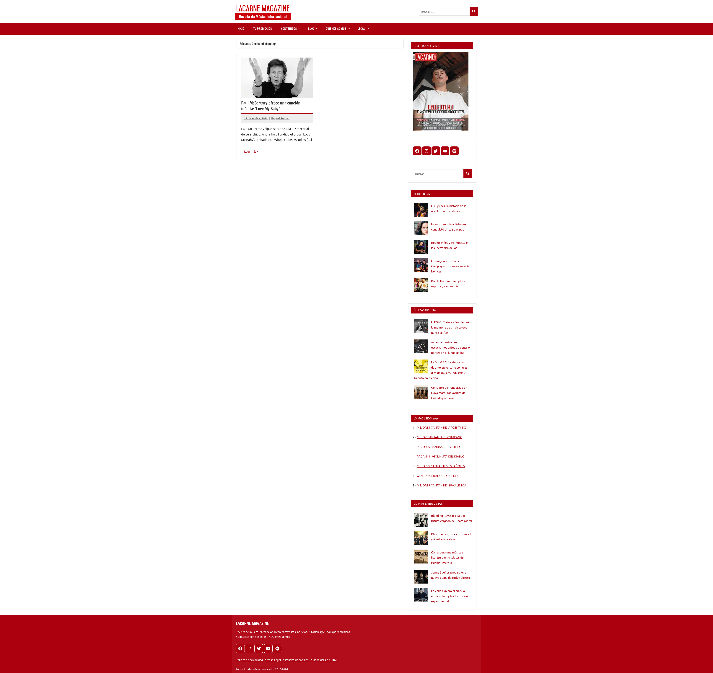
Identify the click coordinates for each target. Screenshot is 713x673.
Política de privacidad (249, 659)
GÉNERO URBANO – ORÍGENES (438, 475)
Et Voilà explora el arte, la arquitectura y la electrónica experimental (449, 596)
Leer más (250, 151)
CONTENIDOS (289, 29)
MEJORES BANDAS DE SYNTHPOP (440, 446)
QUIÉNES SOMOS (336, 29)
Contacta (243, 636)
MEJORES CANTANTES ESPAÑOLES (441, 466)
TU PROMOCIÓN (262, 29)
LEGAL (361, 29)
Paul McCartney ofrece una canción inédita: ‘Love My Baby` (270, 106)
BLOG (311, 29)
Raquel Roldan (280, 118)
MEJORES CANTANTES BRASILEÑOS (441, 485)
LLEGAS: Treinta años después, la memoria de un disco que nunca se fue (451, 327)
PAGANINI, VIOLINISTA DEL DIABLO (440, 456)
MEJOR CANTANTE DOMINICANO (439, 437)
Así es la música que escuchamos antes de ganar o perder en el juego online (450, 347)
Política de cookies (296, 659)
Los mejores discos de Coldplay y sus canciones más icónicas (450, 266)
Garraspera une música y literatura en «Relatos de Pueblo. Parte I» (447, 557)
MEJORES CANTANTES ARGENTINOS (442, 427)
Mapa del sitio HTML (325, 659)
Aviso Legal (273, 659)
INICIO (240, 29)
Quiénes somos (280, 636)
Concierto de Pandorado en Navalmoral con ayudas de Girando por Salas (449, 392)
